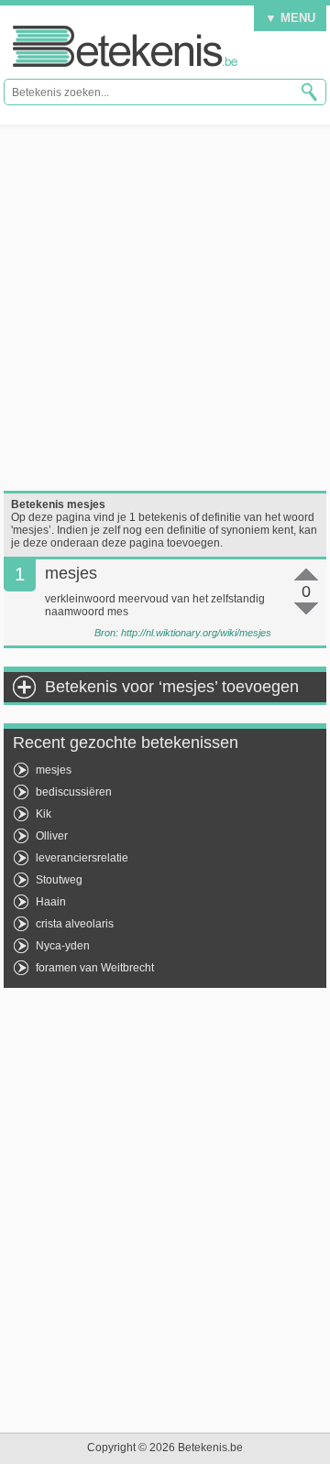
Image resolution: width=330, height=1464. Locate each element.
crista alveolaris (75, 923)
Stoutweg (59, 879)
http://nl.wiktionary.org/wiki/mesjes (196, 632)
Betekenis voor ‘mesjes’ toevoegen (172, 687)
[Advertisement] (165, 307)
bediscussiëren (74, 792)
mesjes (54, 770)
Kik (43, 814)
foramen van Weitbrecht (95, 967)
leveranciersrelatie (82, 857)
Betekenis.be (125, 46)
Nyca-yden (63, 945)
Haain (51, 901)
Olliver (52, 836)
